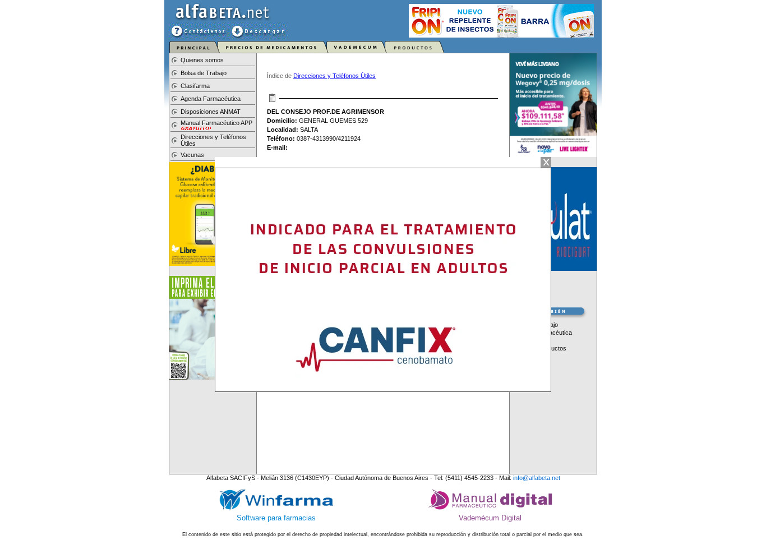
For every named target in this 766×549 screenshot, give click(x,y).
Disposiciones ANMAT (211, 111)
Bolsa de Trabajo (204, 73)
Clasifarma (195, 85)
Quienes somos (202, 60)
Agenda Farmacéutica (211, 98)
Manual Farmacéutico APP (216, 122)
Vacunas (192, 154)
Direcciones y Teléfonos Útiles (334, 75)
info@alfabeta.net (536, 477)
